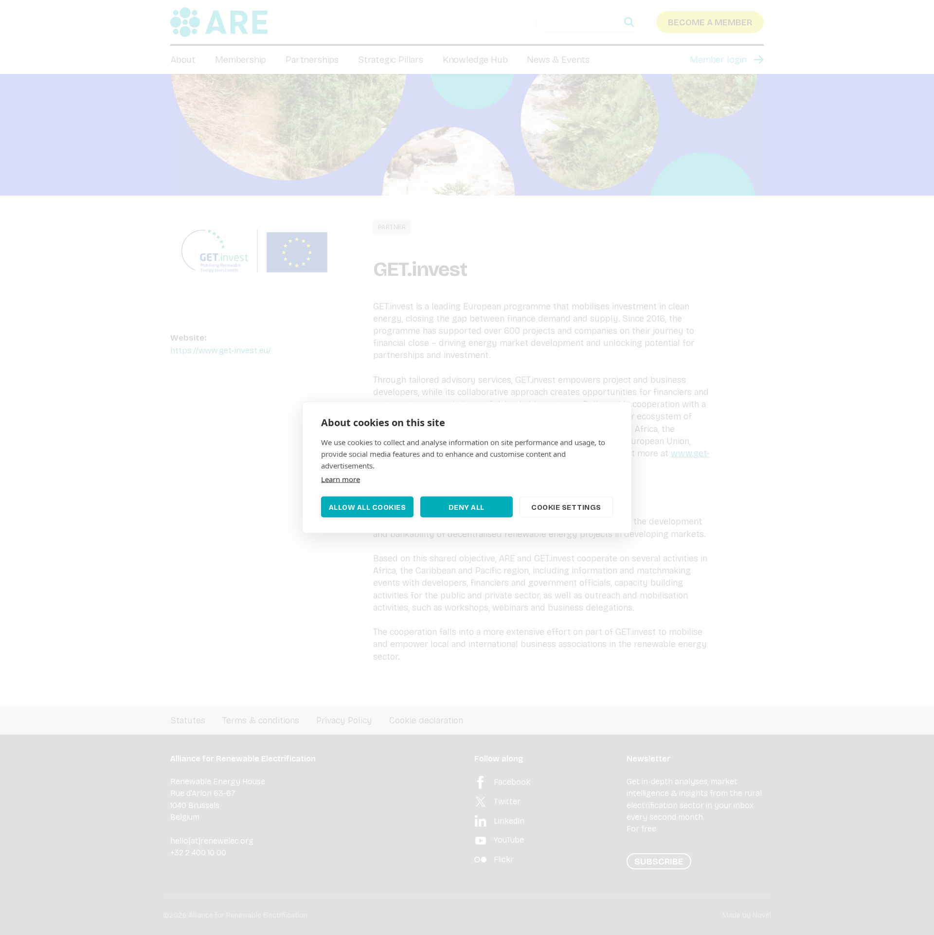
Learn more (340, 479)
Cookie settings (566, 507)
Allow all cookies (367, 507)
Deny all (467, 507)
